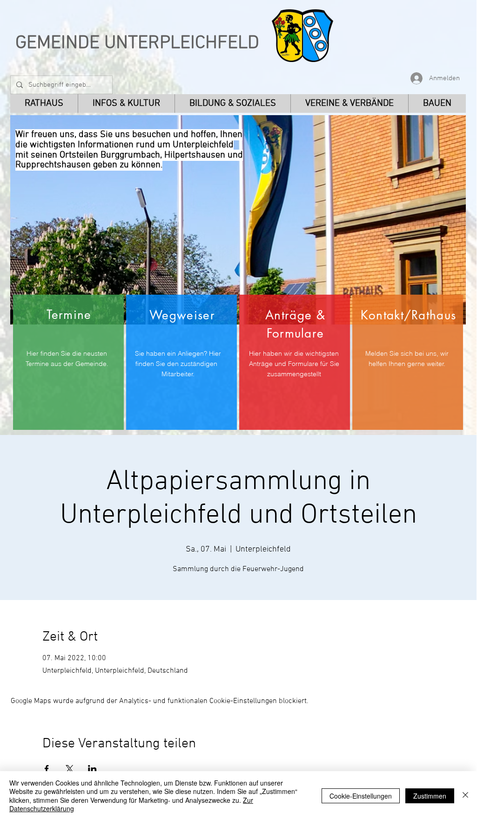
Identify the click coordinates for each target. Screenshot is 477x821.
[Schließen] (465, 796)
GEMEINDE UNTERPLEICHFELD (137, 43)
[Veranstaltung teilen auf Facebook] (46, 769)
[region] (68, 362)
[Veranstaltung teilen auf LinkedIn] (92, 769)
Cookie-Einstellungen (360, 795)
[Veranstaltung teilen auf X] (69, 769)
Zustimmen (429, 795)
